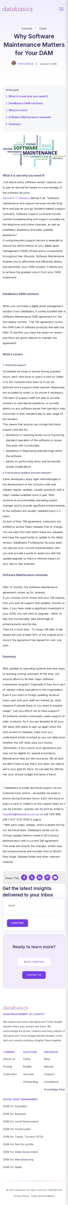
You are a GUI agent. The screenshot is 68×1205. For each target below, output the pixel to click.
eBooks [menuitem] (48, 1066)
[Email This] (55, 877)
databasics (20, 1190)
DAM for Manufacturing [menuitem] (18, 1159)
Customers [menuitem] (10, 1074)
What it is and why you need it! (28, 96)
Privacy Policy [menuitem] (21, 1196)
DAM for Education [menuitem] (15, 1106)
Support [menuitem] (49, 1074)
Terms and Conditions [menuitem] (42, 1196)
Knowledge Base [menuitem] (54, 1089)
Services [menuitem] (28, 1074)
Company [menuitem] (9, 1052)
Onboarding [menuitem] (30, 1081)
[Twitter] (32, 877)
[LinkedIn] (40, 877)
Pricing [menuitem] (7, 1066)
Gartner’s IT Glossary (16, 198)
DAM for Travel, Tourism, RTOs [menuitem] (23, 1136)
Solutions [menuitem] (30, 1052)
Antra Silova (26, 63)
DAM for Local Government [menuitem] (20, 1121)
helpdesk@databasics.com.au (21, 814)
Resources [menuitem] (51, 1052)
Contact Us (34, 975)
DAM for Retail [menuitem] (12, 1167)
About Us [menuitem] (9, 1059)
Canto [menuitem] (27, 1059)
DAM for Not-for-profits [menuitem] (18, 1144)
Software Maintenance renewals (30, 117)
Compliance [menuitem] (51, 1081)
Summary (15, 124)
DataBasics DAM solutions (26, 103)
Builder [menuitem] (27, 1066)
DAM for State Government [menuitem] (20, 1152)
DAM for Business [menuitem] (14, 1114)
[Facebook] (24, 877)
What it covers (18, 110)
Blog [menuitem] (47, 1059)
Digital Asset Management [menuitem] (20, 1099)
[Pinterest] (47, 877)
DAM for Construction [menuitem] (17, 1129)
